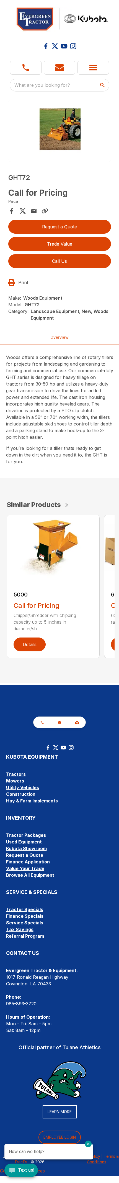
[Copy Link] (45, 211)
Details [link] (30, 644)
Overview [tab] (59, 337)
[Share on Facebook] (11, 211)
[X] (54, 46)
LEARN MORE (60, 1111)
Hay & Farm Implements (32, 801)
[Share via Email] (33, 211)
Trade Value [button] (59, 244)
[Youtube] (64, 46)
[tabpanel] (59, 132)
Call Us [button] (59, 261)
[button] (26, 68)
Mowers (15, 781)
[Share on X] (22, 211)
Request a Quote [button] (59, 227)
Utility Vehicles (22, 787)
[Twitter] (55, 747)
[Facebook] (45, 46)
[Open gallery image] (59, 131)
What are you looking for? (42, 85)
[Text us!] (21, 1170)
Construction (20, 794)
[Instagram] (73, 46)
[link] (77, 722)
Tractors (16, 774)
